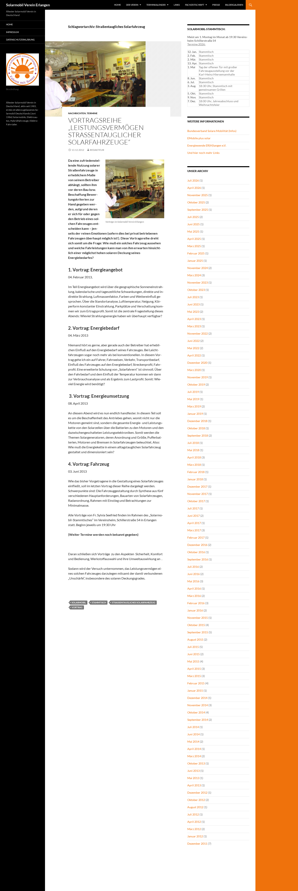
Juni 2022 (193, 340)
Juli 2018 (193, 442)
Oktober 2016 (196, 552)
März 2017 (194, 530)
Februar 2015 (196, 683)
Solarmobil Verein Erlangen (28, 5)
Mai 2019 (193, 399)
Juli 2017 (193, 508)
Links (177, 4)
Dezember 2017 (197, 486)
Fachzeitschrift (194, 4)
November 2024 (197, 268)
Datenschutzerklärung (20, 39)
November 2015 (197, 617)
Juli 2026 (193, 180)
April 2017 (194, 523)
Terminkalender (156, 4)
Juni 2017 (193, 515)
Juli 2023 (193, 297)
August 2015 (195, 639)
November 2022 (197, 333)
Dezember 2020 (197, 362)
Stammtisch (99, 602)
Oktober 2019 (196, 384)
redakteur (97, 149)
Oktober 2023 (196, 289)
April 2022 (194, 355)
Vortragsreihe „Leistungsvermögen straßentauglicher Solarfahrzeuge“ (106, 131)
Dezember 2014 (197, 698)
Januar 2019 (195, 413)
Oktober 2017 (196, 501)
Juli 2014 (193, 727)
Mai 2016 (193, 581)
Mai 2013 (193, 778)
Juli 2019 (193, 391)
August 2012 (195, 807)
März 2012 (194, 829)
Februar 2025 (196, 253)
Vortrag (77, 607)
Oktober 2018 (196, 428)
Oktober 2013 (196, 763)
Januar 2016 (195, 610)
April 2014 (194, 749)
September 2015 (197, 632)
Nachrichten (77, 113)
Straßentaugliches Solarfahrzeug (133, 602)
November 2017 (197, 493)
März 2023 (194, 326)
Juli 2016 (193, 566)
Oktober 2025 (196, 202)
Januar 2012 (195, 836)
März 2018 (194, 464)
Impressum (12, 32)
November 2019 (197, 377)
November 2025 (197, 195)
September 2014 (197, 719)
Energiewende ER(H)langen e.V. (206, 145)
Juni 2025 (193, 224)
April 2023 (194, 319)
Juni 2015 (193, 654)
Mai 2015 (193, 661)
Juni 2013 (193, 770)
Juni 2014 (193, 734)
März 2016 (194, 596)
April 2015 (194, 668)
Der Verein (132, 4)
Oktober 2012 (196, 800)
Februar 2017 (196, 537)
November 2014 (197, 705)
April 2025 (194, 238)
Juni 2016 (193, 574)
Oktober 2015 (196, 625)
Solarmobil (79, 602)
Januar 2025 (195, 260)
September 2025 (197, 209)
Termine (92, 113)
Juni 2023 (193, 304)
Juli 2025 (193, 217)
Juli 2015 (193, 647)
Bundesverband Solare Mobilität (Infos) (211, 131)
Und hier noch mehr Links (203, 152)
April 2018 (194, 457)
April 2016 (194, 588)
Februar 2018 (196, 472)
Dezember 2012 (197, 792)
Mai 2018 (193, 450)
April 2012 (194, 821)
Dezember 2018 (197, 421)
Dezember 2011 (197, 843)
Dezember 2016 (197, 545)
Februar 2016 (196, 603)
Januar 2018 (195, 479)
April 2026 (194, 187)
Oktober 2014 (196, 712)
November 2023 (197, 282)
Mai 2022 (193, 348)
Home (117, 4)
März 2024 (194, 275)
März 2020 (194, 370)
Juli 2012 (193, 814)
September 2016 (197, 559)
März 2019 (194, 406)
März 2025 (194, 246)
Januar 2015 (195, 690)
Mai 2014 (193, 741)
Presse (216, 4)
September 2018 (197, 435)
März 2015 (194, 676)
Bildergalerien (234, 4)
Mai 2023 (193, 311)
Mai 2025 (193, 231)
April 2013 (194, 785)
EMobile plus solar (199, 138)
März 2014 (194, 756)
